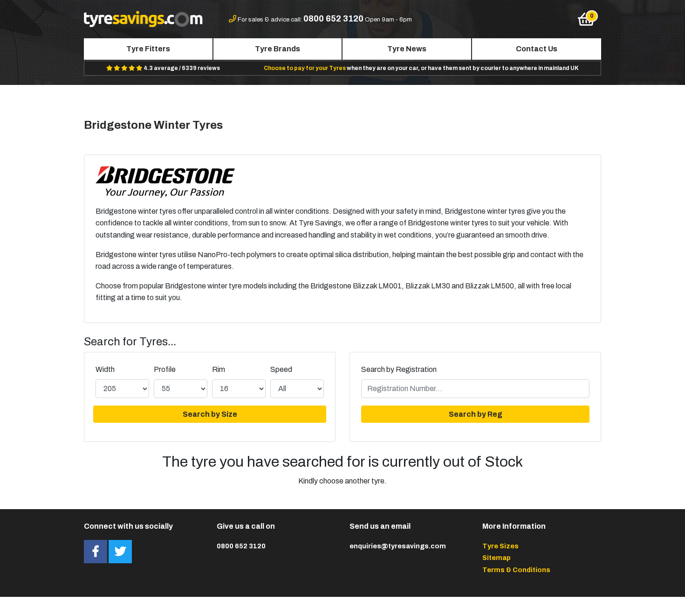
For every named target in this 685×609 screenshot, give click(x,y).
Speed (281, 369)
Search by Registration (399, 369)
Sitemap (496, 557)
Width (105, 369)
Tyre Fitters (148, 49)
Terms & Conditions (516, 570)
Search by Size (210, 414)
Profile (165, 369)
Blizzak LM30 (427, 286)
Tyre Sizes (500, 546)
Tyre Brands (277, 49)
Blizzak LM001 (377, 286)
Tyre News (406, 49)
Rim (218, 369)
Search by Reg (475, 414)
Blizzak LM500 (489, 286)
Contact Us (536, 49)
